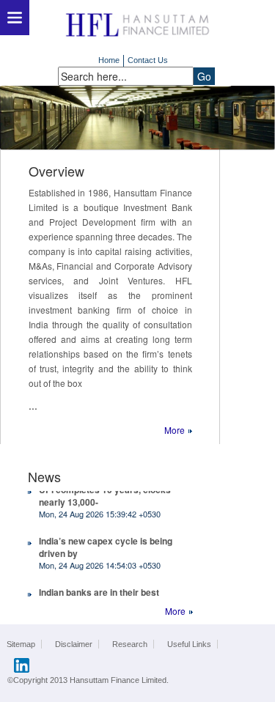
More (174, 430)
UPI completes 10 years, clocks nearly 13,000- (105, 493)
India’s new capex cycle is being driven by (105, 545)
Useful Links (189, 644)
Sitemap (21, 644)
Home (109, 60)
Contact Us (148, 60)
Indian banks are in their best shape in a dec (99, 596)
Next (13, 117)
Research (129, 644)
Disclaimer (73, 644)
